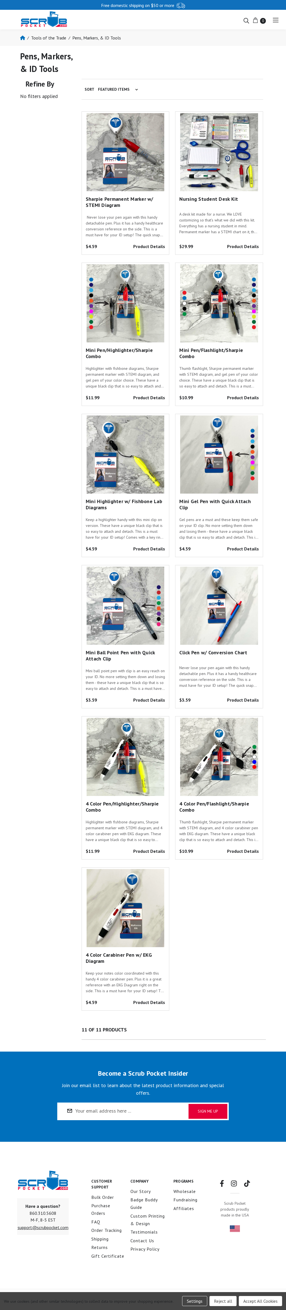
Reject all (223, 1301)
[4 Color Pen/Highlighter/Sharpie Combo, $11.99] (125, 758)
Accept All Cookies (260, 1301)
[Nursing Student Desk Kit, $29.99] (219, 153)
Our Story (140, 1191)
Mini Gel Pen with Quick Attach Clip (215, 504)
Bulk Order (102, 1197)
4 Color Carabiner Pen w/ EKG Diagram (119, 958)
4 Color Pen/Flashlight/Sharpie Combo (214, 807)
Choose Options (219, 171)
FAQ (95, 1222)
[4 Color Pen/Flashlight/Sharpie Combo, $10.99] (219, 758)
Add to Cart (125, 171)
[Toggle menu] (275, 20)
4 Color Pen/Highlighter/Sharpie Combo (122, 807)
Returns (99, 1247)
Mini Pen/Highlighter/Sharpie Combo (119, 353)
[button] (43, 1227)
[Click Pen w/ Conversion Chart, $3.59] (219, 607)
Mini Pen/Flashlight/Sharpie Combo (211, 353)
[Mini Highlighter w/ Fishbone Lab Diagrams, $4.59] (125, 456)
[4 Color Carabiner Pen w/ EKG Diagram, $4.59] (125, 909)
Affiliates (183, 1208)
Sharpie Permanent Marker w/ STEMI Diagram (119, 202)
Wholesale (184, 1191)
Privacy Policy (144, 1249)
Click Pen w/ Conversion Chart (213, 653)
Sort (89, 89)
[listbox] (119, 89)
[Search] (246, 20)
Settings (194, 1301)
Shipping (100, 1239)
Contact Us (142, 1240)
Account (225, 4)
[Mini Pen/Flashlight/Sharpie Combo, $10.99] (219, 304)
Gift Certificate (107, 1256)
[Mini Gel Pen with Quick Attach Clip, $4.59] (219, 456)
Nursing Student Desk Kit (208, 199)
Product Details (149, 246)
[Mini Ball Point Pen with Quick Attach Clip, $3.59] (125, 607)
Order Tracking (106, 1230)
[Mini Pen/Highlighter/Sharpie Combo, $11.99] (125, 304)
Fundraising (185, 1199)
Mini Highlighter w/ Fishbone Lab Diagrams (124, 504)
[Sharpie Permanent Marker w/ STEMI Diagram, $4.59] (125, 153)
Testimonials (144, 1232)
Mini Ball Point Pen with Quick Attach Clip (120, 656)
